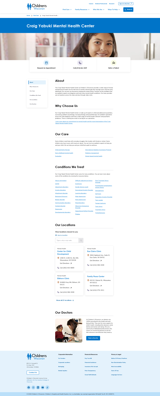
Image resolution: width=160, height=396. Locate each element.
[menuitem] (37, 82)
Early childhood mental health (64, 153)
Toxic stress (98, 206)
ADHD (57, 184)
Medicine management (92, 153)
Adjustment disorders (61, 187)
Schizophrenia (99, 191)
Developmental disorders (62, 212)
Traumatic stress (100, 210)
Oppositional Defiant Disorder (84, 211)
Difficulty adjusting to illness (83, 181)
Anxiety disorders (60, 190)
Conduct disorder (60, 206)
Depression (58, 209)
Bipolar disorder (60, 200)
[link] (91, 3)
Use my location (63, 235)
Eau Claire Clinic (94, 251)
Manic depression (80, 200)
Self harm (98, 194)
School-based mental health (93, 156)
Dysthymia (78, 184)
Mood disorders (80, 203)
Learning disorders (80, 193)
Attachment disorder (61, 193)
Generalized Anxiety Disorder (84, 190)
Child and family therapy (62, 150)
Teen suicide (99, 200)
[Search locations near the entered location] (81, 240)
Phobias (77, 214)
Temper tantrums (100, 203)
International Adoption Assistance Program (98, 150)
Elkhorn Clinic (63, 278)
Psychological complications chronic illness (103, 186)
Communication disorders (62, 203)
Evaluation (58, 156)
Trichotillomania (100, 213)
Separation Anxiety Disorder (103, 197)
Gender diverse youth (81, 187)
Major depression (80, 196)
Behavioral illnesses (61, 196)
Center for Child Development (64, 252)
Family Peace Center (95, 276)
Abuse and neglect (60, 181)
